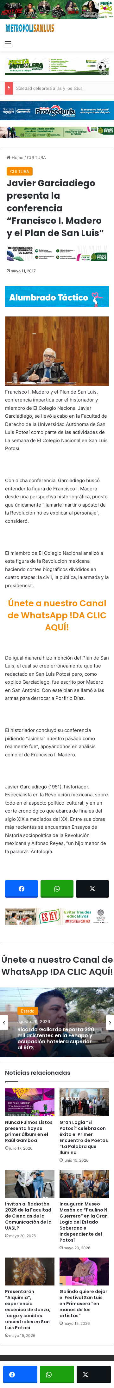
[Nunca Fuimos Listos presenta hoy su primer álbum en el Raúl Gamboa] (29, 1102)
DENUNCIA (31, 1009)
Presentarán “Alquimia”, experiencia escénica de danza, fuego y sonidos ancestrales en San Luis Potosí (27, 1309)
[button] (57, 351)
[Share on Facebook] (21, 889)
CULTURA (36, 157)
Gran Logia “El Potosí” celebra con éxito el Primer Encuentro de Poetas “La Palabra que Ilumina (84, 1137)
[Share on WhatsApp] (57, 889)
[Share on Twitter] (92, 889)
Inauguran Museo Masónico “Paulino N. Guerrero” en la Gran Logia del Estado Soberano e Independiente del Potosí (84, 1222)
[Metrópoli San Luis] (30, 28)
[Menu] (8, 43)
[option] (57, 1022)
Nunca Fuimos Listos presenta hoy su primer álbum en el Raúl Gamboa (29, 1131)
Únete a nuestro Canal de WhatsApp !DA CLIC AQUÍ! (57, 615)
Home (16, 157)
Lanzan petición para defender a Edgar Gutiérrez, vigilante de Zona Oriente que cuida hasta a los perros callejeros (55, 1045)
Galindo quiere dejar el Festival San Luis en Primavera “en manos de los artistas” (83, 1303)
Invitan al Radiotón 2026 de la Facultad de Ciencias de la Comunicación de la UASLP (28, 1216)
